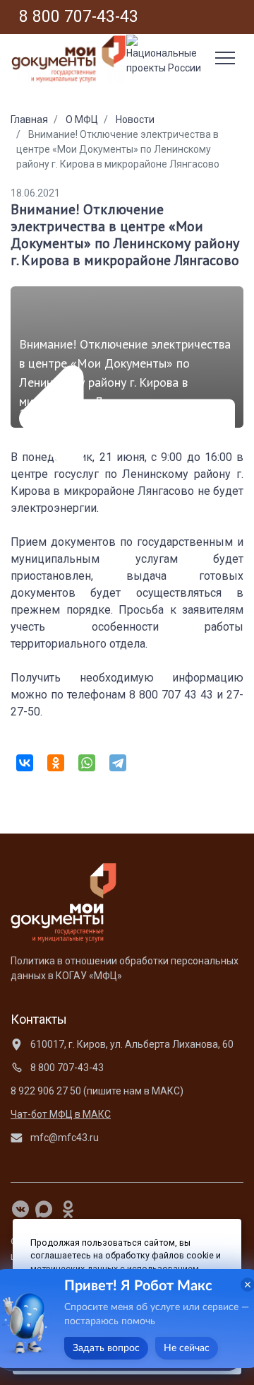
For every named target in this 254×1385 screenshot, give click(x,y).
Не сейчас (187, 1348)
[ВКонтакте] (25, 763)
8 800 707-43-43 (66, 1067)
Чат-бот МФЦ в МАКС (61, 1114)
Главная (29, 119)
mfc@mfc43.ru (63, 1137)
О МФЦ (82, 119)
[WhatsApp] (87, 763)
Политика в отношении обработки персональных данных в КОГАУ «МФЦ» (124, 968)
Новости (135, 119)
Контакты (39, 1019)
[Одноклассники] (56, 763)
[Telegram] (118, 763)
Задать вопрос (106, 1348)
